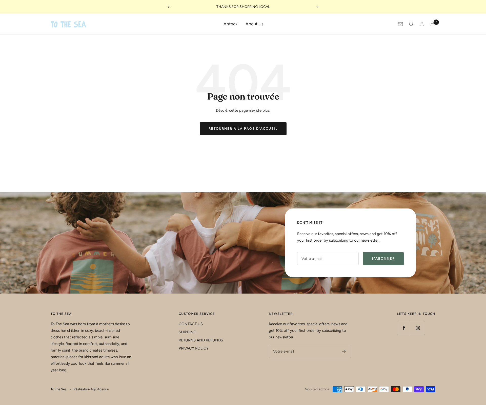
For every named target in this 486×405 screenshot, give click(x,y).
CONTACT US (191, 324)
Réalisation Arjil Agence (91, 389)
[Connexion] (422, 24)
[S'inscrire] (344, 351)
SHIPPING (187, 332)
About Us (255, 23)
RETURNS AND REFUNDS (201, 340)
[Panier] (432, 24)
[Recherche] (411, 24)
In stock (229, 23)
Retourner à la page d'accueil (243, 128)
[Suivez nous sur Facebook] (404, 328)
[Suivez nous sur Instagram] (418, 328)
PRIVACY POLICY (194, 348)
